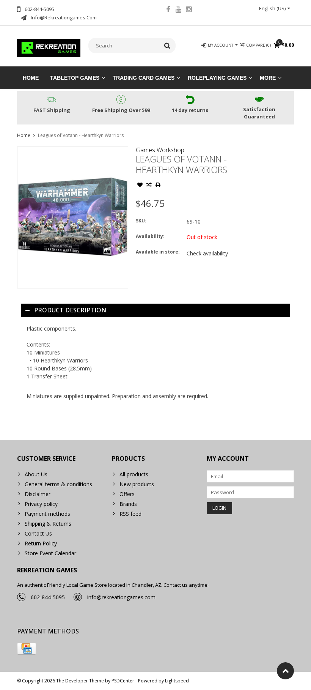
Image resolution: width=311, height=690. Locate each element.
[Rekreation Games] (49, 47)
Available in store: (158, 252)
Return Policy (41, 543)
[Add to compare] (149, 185)
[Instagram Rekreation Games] (188, 10)
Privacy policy (41, 503)
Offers (127, 494)
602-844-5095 (48, 597)
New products (136, 484)
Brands (128, 503)
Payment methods (47, 513)
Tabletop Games (74, 78)
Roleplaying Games (217, 78)
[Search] (167, 45)
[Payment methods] (26, 649)
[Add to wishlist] (140, 185)
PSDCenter (123, 680)
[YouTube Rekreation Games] (178, 10)
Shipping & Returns (48, 523)
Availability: (150, 236)
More (268, 78)
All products (133, 474)
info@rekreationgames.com (121, 597)
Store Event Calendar (50, 553)
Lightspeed (177, 680)
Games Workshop (160, 150)
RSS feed (130, 513)
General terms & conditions (58, 484)
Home (31, 78)
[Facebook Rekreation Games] (168, 10)
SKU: (141, 220)
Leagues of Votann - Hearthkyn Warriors (81, 135)
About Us (36, 474)
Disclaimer (37, 494)
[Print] (158, 185)
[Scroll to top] (285, 670)
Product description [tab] (70, 310)
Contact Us (38, 533)
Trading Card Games (143, 78)
